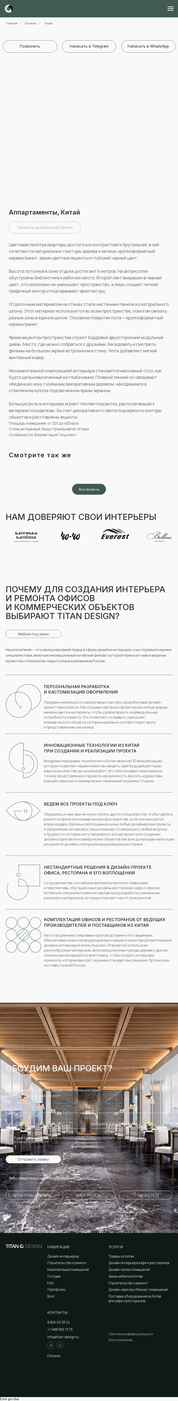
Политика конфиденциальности (131, 1334)
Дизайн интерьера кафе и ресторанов (139, 1263)
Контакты (57, 1312)
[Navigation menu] (171, 9)
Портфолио (56, 1289)
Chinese (53, 1356)
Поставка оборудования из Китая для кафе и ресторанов (135, 1298)
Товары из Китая (121, 1256)
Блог (51, 1296)
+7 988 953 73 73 (60, 1329)
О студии (54, 1276)
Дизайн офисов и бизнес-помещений (138, 1289)
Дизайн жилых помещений (129, 1269)
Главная (11, 23)
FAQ (50, 1283)
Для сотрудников (120, 1340)
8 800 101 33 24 (58, 1322)
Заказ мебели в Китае (126, 1276)
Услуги (116, 1247)
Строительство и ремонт (67, 1263)
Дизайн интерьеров (63, 1256)
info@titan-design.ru (63, 1337)
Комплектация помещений (68, 1269)
